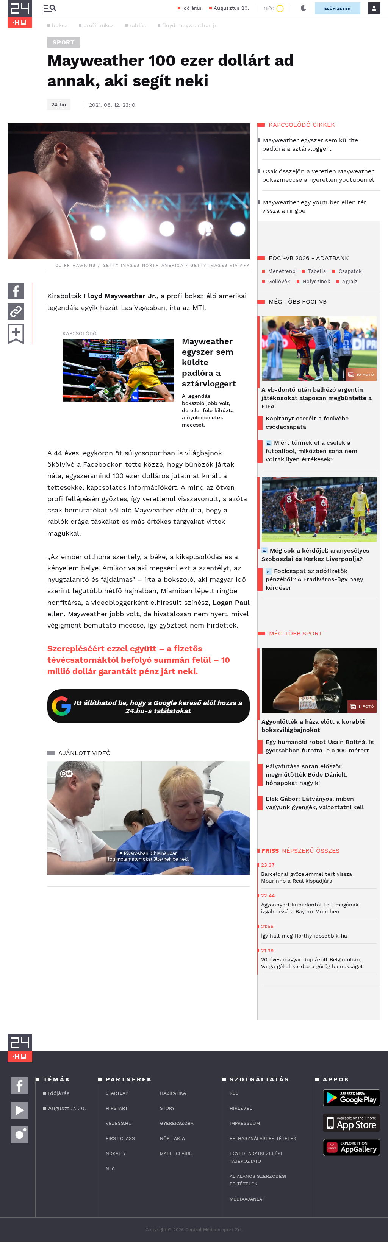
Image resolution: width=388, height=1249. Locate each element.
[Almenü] (50, 8)
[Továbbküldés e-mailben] (16, 311)
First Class (120, 1138)
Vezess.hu (119, 1123)
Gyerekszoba (177, 1123)
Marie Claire (176, 1153)
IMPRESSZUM (245, 1123)
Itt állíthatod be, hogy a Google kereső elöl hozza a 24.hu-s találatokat (158, 707)
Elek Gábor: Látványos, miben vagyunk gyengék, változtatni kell (315, 803)
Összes (328, 850)
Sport (64, 42)
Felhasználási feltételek (263, 1138)
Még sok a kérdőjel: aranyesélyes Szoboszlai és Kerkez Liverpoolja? (315, 554)
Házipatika (173, 1093)
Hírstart (117, 1108)
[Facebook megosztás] (16, 291)
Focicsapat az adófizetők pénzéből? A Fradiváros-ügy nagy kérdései (314, 579)
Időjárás (192, 8)
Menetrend (281, 271)
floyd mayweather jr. (190, 25)
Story (167, 1108)
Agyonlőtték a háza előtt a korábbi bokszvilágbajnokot (313, 726)
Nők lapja (172, 1138)
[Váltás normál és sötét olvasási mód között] (303, 8)
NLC (110, 1168)
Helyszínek (315, 281)
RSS (234, 1093)
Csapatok (349, 271)
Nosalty (116, 1153)
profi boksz (98, 25)
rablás (138, 25)
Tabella (316, 271)
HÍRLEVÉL (241, 1108)
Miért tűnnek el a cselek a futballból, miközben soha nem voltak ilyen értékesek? (311, 451)
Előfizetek (337, 8)
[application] (148, 818)
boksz (59, 25)
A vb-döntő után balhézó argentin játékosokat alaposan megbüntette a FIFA (316, 398)
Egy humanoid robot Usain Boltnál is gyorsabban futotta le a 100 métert (320, 746)
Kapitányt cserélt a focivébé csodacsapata (307, 422)
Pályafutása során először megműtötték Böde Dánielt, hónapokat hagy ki (306, 774)
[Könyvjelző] (16, 334)
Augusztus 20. (231, 8)
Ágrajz (349, 281)
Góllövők (278, 281)
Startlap (117, 1093)
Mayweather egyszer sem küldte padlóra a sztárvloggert (208, 362)
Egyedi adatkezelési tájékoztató (256, 1157)
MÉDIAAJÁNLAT (247, 1199)
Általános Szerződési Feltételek (258, 1180)
